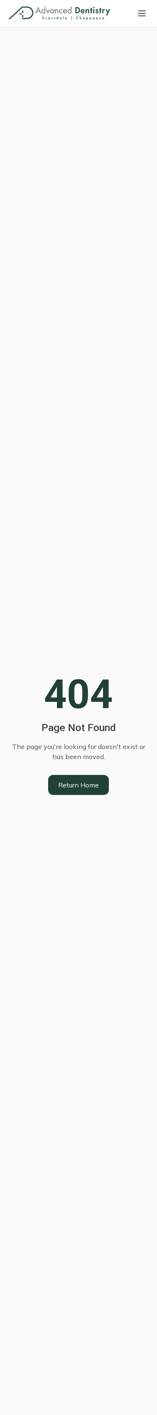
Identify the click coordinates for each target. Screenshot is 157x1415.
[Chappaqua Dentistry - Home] (59, 13)
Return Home (78, 785)
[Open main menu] (142, 13)
